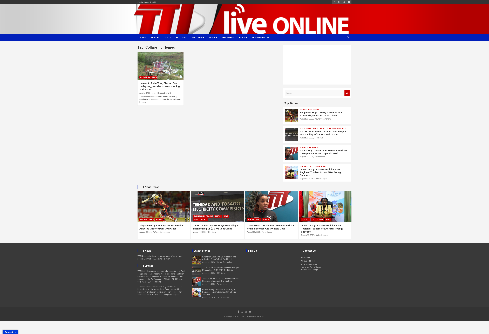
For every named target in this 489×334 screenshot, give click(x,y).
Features (197, 37)
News (153, 37)
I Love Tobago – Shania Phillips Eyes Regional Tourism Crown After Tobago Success (321, 172)
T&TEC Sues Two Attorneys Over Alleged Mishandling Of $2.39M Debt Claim (323, 133)
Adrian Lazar (320, 157)
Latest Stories (202, 250)
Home (143, 37)
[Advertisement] (317, 65)
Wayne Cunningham (323, 119)
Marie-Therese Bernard (161, 93)
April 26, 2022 (144, 93)
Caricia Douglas (321, 179)
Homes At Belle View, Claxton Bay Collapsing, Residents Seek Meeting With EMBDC (159, 86)
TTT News (319, 138)
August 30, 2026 (306, 119)
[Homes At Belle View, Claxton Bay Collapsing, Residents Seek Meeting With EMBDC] (160, 66)
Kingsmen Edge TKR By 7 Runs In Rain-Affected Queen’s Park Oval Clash (321, 114)
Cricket (303, 110)
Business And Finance (309, 129)
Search (347, 93)
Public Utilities (338, 129)
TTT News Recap (149, 187)
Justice (322, 129)
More (242, 37)
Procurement (259, 37)
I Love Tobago (314, 167)
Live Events (228, 37)
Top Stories (291, 103)
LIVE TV (167, 37)
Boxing (303, 148)
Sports (316, 110)
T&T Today (181, 37)
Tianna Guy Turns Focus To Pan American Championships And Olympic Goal (323, 152)
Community (145, 77)
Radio (212, 37)
